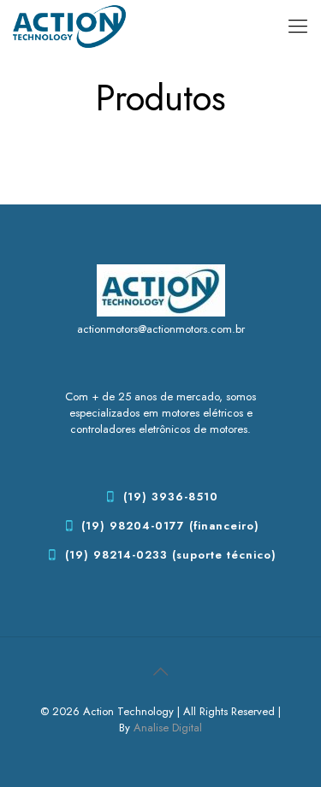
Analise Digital (168, 727)
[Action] (69, 25)
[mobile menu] (297, 25)
